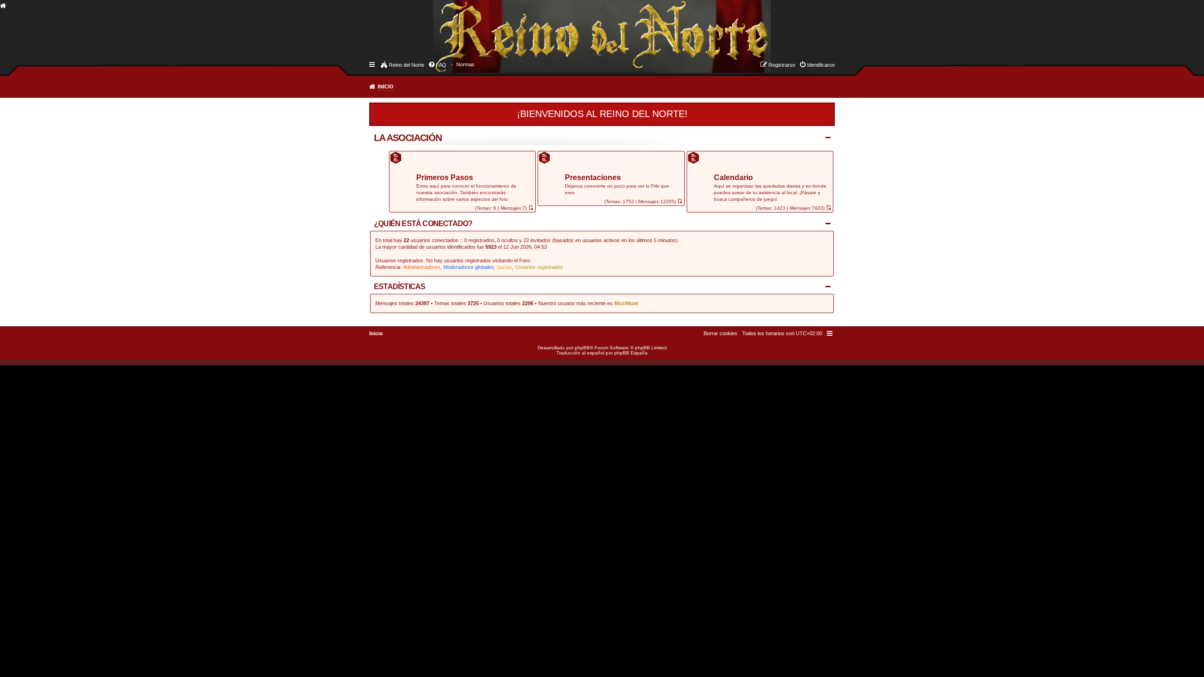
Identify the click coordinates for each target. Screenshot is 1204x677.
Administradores (421, 267)
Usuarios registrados (539, 267)
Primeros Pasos (444, 177)
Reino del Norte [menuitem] (406, 65)
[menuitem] (465, 64)
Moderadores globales (468, 267)
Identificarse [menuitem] (821, 65)
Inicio (386, 86)
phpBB (582, 347)
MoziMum (626, 303)
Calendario (733, 177)
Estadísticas (399, 287)
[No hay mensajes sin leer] (530, 208)
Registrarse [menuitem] (781, 65)
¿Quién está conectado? (423, 224)
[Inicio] (441, 26)
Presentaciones (593, 177)
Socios (504, 267)
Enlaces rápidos (372, 64)
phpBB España (631, 352)
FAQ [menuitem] (441, 65)
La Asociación (408, 138)
